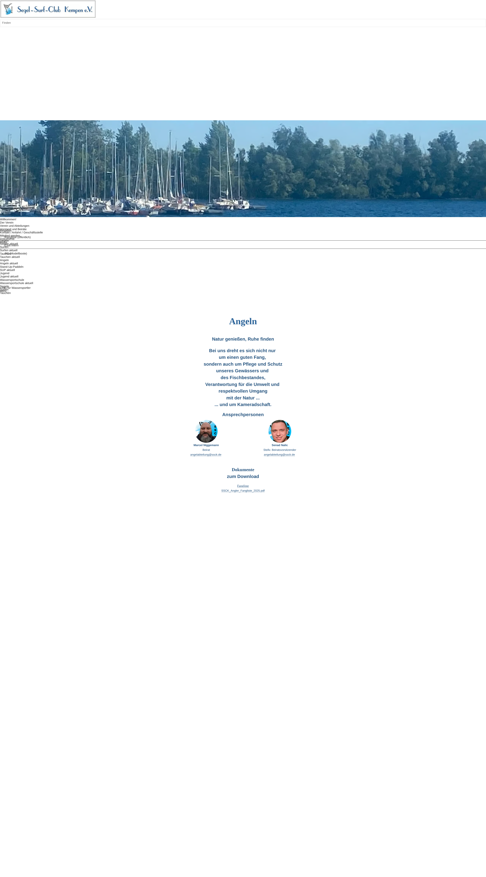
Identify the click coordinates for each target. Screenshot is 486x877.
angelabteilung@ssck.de (205, 454)
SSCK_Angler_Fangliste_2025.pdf (243, 490)
